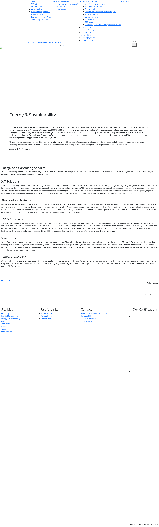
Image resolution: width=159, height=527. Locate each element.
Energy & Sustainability (87, 1)
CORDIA (34, 4)
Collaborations (37, 6)
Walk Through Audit (93, 14)
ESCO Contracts (87, 32)
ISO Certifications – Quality (42, 17)
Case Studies (36, 9)
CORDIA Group (53, 43)
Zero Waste (89, 19)
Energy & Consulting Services (93, 4)
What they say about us (40, 11)
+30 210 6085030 (89, 318)
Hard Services (62, 6)
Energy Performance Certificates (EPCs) (101, 11)
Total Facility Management (67, 4)
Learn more (153, 178)
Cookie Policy (46, 318)
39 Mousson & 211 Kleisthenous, (94, 313)
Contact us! (5, 280)
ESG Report (89, 22)
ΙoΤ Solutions (86, 27)
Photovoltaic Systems (90, 30)
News (39, 43)
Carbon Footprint (92, 17)
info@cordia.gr (89, 321)
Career (44, 43)
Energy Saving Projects (94, 6)
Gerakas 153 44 (87, 316)
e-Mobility (125, 1)
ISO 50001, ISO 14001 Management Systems (103, 24)
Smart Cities (86, 35)
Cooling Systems (88, 37)
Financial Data (37, 14)
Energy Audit (90, 9)
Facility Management (61, 1)
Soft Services (62, 9)
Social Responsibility (39, 19)
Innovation (32, 43)
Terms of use (46, 313)
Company (32, 1)
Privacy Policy (46, 316)
